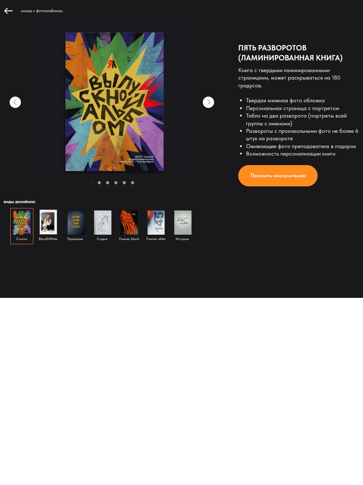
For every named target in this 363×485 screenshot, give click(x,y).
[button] (278, 176)
